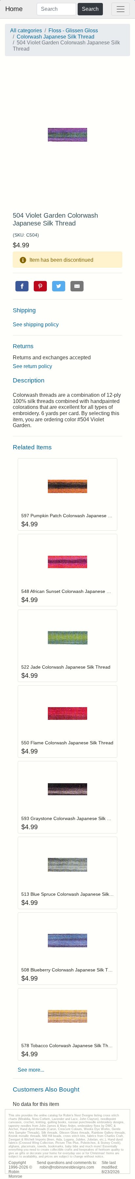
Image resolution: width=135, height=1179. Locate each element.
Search (90, 9)
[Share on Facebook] (22, 286)
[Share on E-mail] (77, 286)
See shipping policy (36, 324)
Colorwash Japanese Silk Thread (55, 36)
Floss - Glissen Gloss (73, 30)
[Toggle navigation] (120, 9)
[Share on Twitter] (58, 286)
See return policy (32, 366)
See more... (31, 1070)
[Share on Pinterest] (40, 286)
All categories (26, 30)
